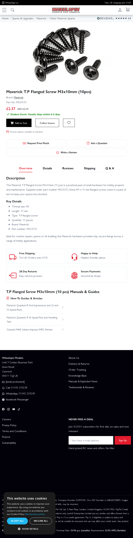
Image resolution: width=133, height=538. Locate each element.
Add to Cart (21, 123)
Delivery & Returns (79, 364)
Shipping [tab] (89, 168)
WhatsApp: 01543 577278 (20, 393)
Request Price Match (38, 143)
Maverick (18, 97)
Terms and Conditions (14, 431)
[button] (4, 9)
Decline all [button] (41, 520)
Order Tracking (77, 369)
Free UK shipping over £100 (118, 2)
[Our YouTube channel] (13, 409)
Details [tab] (47, 168)
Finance (6, 437)
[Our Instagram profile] (8, 409)
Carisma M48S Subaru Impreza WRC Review (29, 329)
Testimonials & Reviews (81, 387)
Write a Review (69, 152)
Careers (6, 419)
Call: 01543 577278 (16, 387)
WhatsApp (11, 2)
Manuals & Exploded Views (83, 381)
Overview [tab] (25, 168)
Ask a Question (99, 143)
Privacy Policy (9, 425)
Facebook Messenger (17, 399)
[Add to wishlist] (69, 123)
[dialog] (29, 513)
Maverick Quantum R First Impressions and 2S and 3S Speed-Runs (32, 307)
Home (5, 18)
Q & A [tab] (109, 168)
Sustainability (9, 443)
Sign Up (123, 440)
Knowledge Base (78, 375)
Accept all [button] (17, 520)
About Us (74, 358)
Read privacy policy (35, 514)
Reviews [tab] (68, 168)
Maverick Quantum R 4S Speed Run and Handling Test (32, 319)
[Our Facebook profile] (3, 409)
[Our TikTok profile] (19, 409)
